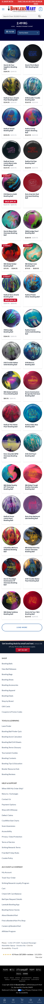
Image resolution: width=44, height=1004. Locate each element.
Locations (15, 979)
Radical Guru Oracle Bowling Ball (11, 296)
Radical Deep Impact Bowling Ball (31, 131)
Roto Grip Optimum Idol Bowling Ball (32, 517)
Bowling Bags (7, 674)
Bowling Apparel (8, 690)
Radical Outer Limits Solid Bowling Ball (32, 332)
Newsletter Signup (8, 945)
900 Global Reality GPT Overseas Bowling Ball (10, 487)
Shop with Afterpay (9, 810)
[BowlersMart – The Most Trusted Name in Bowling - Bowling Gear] (22, 9)
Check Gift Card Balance (11, 894)
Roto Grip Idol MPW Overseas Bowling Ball (11, 456)
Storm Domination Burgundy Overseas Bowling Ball (32, 394)
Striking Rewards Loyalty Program (15, 883)
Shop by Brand (7, 701)
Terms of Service (8, 842)
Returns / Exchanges (10, 794)
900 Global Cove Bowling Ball (31, 265)
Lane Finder (6, 726)
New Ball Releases (9, 669)
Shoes (17, 978)
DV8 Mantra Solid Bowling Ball (10, 195)
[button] (3, 9)
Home (13, 26)
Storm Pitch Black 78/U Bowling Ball (32, 66)
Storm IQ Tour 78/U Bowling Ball (32, 613)
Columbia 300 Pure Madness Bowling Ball (11, 550)
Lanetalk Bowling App (10, 904)
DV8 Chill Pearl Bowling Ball (30, 455)
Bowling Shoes (7, 679)
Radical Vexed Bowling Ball (9, 130)
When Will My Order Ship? (12, 788)
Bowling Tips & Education (12, 763)
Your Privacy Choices (29, 990)
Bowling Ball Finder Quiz (12, 731)
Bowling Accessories (10, 685)
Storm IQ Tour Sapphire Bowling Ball (10, 67)
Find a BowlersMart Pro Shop (13, 920)
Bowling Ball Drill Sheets (11, 742)
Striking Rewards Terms (11, 847)
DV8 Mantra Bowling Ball (30, 364)
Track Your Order (9, 878)
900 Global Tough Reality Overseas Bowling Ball (31, 487)
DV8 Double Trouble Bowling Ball (32, 99)
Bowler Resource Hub (10, 769)
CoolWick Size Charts (10, 820)
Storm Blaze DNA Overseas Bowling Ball (10, 233)
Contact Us (6, 799)
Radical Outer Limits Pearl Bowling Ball (9, 518)
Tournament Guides (10, 753)
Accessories (27, 978)
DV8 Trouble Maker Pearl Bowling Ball (32, 580)
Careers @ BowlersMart (11, 926)
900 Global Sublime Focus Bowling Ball (11, 393)
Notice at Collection (9, 990)
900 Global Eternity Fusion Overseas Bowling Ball (32, 550)
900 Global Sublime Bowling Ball (11, 613)
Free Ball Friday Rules (10, 853)
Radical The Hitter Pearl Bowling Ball (11, 426)
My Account (7, 872)
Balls (6, 978)
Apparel (36, 978)
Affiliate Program (9, 931)
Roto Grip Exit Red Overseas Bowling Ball (32, 196)
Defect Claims (7, 815)
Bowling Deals (7, 696)
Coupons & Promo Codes (12, 712)
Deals (7, 979)
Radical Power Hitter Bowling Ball (32, 296)
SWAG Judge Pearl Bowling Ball (31, 232)
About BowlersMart (10, 915)
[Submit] (39, 16)
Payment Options (9, 804)
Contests (35, 979)
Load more (22, 627)
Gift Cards (6, 706)
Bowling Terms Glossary (11, 747)
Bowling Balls (7, 663)
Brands (22, 981)
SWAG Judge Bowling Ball (8, 331)
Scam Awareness (8, 826)
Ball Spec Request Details (12, 899)
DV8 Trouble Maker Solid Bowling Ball (11, 364)
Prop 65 (15, 948)
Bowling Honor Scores (11, 910)
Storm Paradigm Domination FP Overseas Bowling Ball (10, 582)
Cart (3, 888)
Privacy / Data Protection (12, 837)
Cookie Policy (7, 858)
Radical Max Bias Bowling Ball (31, 426)
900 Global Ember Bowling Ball (10, 265)
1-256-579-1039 (14, 943)
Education (25, 979)
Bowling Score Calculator (12, 737)
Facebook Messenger (28, 943)
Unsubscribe (20, 945)
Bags (12, 978)
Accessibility (7, 831)
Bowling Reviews (8, 774)
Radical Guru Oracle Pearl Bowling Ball (11, 99)
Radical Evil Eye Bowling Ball (31, 162)
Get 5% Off (24, 650)
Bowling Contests (9, 758)
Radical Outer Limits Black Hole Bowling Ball (10, 163)
